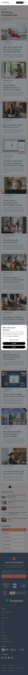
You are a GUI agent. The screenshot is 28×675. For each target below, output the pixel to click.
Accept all (14, 343)
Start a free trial (20, 2)
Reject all (14, 347)
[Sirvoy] (5, 3)
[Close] (24, 327)
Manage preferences (14, 339)
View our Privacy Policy (13, 336)
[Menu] (25, 2)
